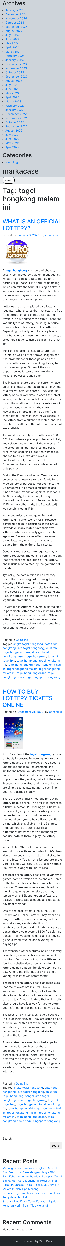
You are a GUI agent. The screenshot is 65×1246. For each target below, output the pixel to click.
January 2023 (14, 109)
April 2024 (12, 47)
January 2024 (14, 60)
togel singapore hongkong (42, 677)
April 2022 (12, 147)
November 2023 (16, 68)
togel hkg (9, 660)
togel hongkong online (31, 673)
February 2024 (15, 55)
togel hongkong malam (22, 669)
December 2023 (16, 64)
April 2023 (12, 97)
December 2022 (16, 114)
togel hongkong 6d (20, 664)
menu (8, 180)
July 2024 (12, 35)
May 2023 (12, 93)
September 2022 (16, 126)
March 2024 (13, 51)
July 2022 (12, 134)
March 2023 (13, 101)
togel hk (53, 656)
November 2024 (16, 18)
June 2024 (12, 39)
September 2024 (16, 26)
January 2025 (14, 10)
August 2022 (13, 130)
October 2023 (14, 72)
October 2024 (14, 22)
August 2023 (13, 80)
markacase (21, 171)
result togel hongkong (31, 656)
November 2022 (16, 118)
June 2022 (12, 139)
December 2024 (16, 14)
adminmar (51, 235)
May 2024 (12, 43)
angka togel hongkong (28, 644)
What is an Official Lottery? (32, 224)
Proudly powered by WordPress (32, 1241)
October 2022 (14, 122)
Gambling (11, 162)
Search (7, 1138)
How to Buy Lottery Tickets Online (28, 698)
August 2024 (13, 31)
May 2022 (12, 143)
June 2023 (12, 89)
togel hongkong (27, 660)
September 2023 (16, 76)
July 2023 (12, 85)
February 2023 (15, 105)
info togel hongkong (30, 648)
